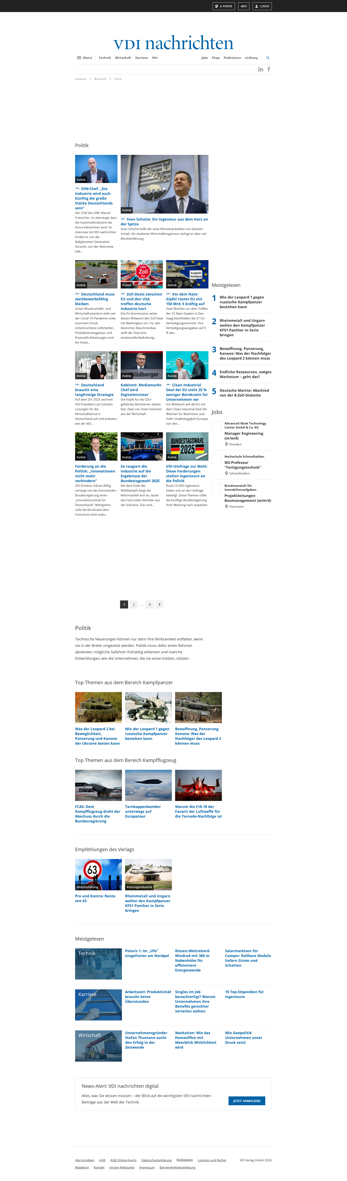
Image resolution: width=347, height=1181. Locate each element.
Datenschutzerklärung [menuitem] (156, 1160)
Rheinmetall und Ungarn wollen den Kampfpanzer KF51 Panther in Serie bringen (242, 327)
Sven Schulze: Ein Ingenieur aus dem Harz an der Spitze (164, 221)
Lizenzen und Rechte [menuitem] (212, 1160)
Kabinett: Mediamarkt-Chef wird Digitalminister (141, 389)
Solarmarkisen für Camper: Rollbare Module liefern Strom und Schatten (248, 958)
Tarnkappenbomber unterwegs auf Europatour (143, 811)
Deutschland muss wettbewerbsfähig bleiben (95, 299)
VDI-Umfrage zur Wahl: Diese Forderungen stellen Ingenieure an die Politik (186, 473)
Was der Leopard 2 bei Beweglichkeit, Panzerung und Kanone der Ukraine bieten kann (97, 736)
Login (264, 6)
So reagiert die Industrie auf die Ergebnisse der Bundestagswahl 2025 (140, 473)
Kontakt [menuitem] (99, 1167)
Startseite (81, 78)
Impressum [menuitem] (147, 1167)
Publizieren (232, 58)
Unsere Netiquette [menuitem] (121, 1167)
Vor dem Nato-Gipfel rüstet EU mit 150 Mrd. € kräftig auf (185, 299)
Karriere (141, 58)
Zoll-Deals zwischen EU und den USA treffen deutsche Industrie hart (141, 301)
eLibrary (251, 58)
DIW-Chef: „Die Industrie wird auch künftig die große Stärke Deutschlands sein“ (94, 198)
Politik (118, 78)
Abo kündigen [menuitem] (84, 1160)
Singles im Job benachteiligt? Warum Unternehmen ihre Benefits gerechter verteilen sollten (195, 1001)
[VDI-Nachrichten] (173, 42)
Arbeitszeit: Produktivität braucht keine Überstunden (148, 996)
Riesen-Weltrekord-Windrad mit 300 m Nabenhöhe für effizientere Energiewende (192, 960)
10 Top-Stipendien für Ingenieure (244, 994)
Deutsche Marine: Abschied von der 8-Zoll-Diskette (244, 393)
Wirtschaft (123, 58)
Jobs (205, 58)
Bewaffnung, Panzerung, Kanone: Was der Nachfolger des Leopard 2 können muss (245, 353)
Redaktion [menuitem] (82, 1167)
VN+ (155, 58)
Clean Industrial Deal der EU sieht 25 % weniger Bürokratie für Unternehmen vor (187, 392)
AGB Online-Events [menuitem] (123, 1160)
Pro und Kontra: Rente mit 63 (95, 898)
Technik (105, 58)
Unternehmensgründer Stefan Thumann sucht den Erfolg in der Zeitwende (146, 1040)
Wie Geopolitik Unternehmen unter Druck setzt (243, 1037)
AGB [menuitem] (102, 1160)
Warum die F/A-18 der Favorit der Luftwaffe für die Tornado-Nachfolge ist (198, 811)
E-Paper (226, 6)
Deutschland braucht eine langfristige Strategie (94, 389)
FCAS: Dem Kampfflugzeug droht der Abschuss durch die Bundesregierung (97, 813)
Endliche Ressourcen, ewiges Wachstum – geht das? (245, 374)
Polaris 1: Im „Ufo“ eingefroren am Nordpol (147, 953)
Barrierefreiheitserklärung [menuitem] (177, 1167)
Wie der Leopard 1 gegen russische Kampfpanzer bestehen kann (242, 302)
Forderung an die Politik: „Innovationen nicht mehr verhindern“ (95, 473)
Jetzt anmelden (246, 1101)
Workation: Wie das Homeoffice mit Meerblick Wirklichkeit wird (195, 1040)
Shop (215, 58)
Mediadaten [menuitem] (185, 1160)
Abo (244, 6)
